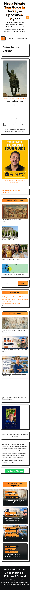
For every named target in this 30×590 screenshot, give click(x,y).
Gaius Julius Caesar (15, 101)
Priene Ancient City (8, 239)
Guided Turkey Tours (20, 98)
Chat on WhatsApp (16, 471)
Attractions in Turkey (12, 528)
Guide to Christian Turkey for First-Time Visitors (14, 519)
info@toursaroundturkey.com (11, 190)
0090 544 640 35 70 (8, 301)
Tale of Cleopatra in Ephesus (11, 259)
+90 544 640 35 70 (8, 193)
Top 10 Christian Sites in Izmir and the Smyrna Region (13, 556)
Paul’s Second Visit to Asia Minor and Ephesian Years (14, 501)
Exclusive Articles (9, 98)
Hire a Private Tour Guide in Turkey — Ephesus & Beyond (14, 11)
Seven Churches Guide (12, 497)
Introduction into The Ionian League (13, 274)
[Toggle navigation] (2, 17)
